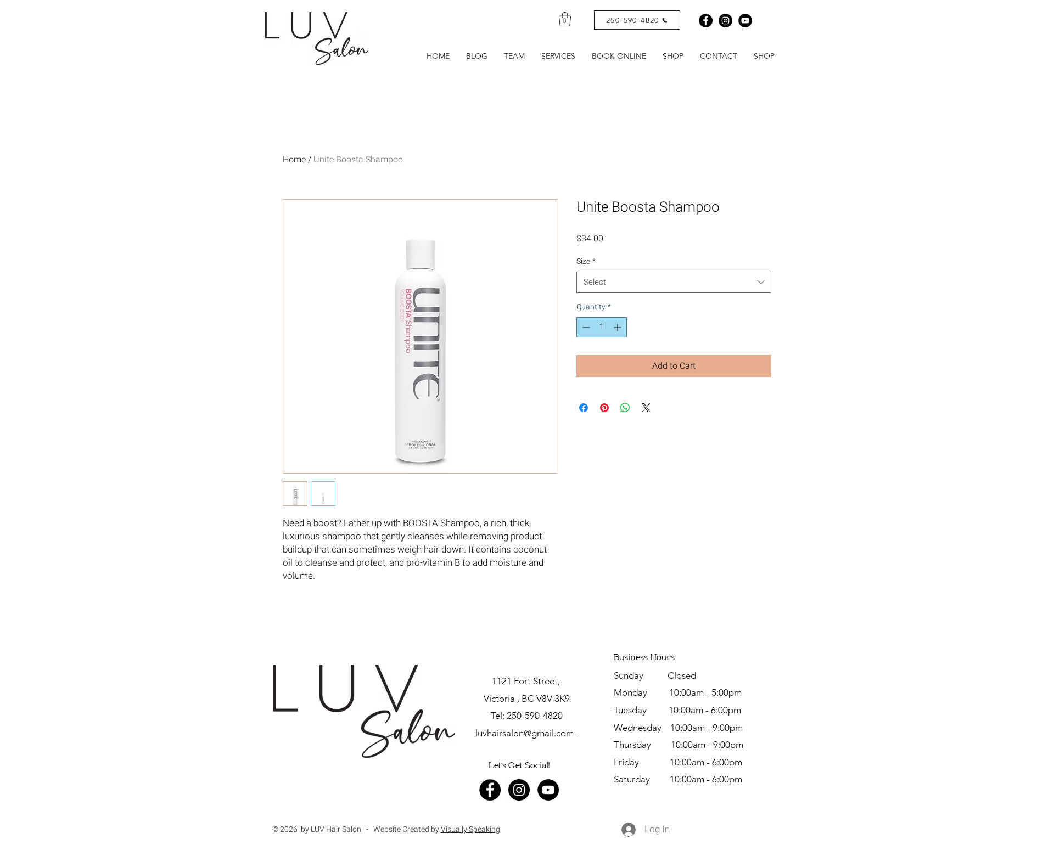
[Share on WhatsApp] (625, 407)
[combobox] (673, 282)
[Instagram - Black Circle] (725, 20)
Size (586, 261)
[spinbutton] (602, 327)
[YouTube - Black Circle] (548, 790)
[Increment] (618, 327)
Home (294, 159)
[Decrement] (585, 327)
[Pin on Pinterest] (604, 407)
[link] (565, 19)
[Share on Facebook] (583, 407)
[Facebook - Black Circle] (706, 20)
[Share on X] (646, 407)
